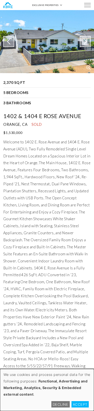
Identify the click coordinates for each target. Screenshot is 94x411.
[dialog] (47, 390)
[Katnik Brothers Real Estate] (8, 5)
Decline (60, 404)
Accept (80, 404)
